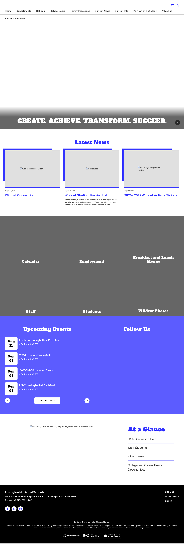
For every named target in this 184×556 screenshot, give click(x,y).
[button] (172, 5)
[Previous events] (7, 400)
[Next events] (86, 400)
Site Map (169, 491)
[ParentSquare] (71, 535)
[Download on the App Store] (112, 535)
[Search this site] (177, 5)
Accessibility (171, 496)
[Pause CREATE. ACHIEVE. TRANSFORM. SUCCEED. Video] (177, 123)
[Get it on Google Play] (91, 535)
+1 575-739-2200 (23, 500)
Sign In (168, 500)
